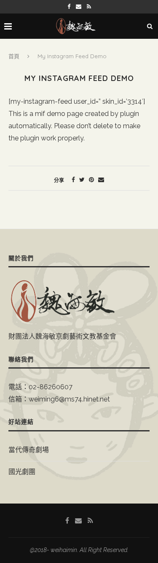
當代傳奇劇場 (28, 450)
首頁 (13, 56)
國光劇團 (21, 472)
